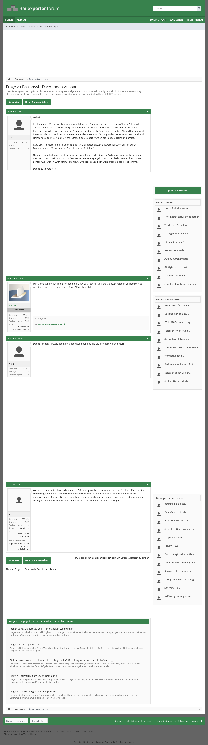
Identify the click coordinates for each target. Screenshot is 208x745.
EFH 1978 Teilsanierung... (178, 322)
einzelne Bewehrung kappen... (181, 284)
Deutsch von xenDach (76, 731)
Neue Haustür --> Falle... (177, 305)
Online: (158, 19)
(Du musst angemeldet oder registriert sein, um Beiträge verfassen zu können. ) (113, 557)
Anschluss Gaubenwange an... (180, 529)
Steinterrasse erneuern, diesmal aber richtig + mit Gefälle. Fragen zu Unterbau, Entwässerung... (62, 660)
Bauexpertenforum (15, 720)
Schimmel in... (172, 587)
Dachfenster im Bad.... (176, 275)
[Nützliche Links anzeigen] (199, 79)
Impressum (146, 720)
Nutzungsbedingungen (165, 720)
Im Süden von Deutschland (23, 535)
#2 (148, 278)
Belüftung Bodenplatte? (177, 596)
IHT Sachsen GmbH (175, 250)
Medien (21, 19)
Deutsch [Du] (38, 720)
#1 (148, 112)
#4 (148, 485)
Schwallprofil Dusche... (176, 338)
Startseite (119, 720)
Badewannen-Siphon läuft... (179, 364)
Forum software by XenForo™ (31, 731)
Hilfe (127, 720)
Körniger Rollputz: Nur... (177, 233)
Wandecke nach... (174, 355)
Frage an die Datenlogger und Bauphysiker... (34, 691)
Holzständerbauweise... (177, 208)
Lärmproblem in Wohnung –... (180, 579)
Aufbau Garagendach (176, 258)
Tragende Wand (173, 537)
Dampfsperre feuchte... (177, 512)
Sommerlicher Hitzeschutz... (180, 571)
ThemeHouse (29, 734)
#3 (148, 338)
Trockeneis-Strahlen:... (176, 225)
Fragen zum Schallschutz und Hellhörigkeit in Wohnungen (41, 628)
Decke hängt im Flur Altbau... (180, 554)
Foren (9, 19)
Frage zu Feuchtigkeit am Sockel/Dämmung (33, 675)
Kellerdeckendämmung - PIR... (181, 562)
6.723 (27, 318)
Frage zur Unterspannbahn (24, 644)
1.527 (27, 522)
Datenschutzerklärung (188, 720)
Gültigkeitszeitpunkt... (176, 267)
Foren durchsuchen (15, 26)
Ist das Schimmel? (174, 241)
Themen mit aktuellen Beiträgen (42, 26)
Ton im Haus (171, 545)
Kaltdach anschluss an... (177, 372)
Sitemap (135, 720)
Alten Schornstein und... (177, 520)
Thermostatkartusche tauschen (181, 216)
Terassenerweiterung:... (177, 330)
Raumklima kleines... (175, 503)
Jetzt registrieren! (177, 190)
